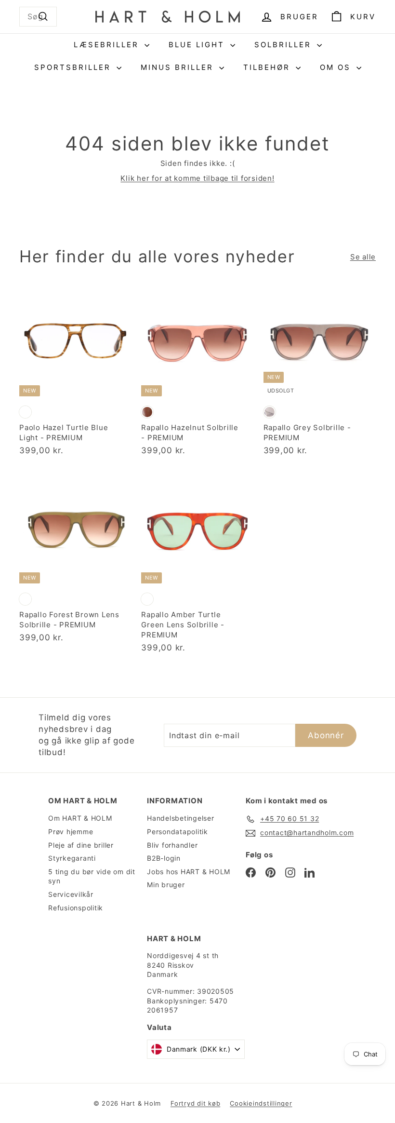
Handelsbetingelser (180, 818)
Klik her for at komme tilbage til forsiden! (197, 178)
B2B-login (164, 858)
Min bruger (166, 884)
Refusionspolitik (75, 908)
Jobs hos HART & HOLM (188, 871)
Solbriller (284, 44)
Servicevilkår (70, 894)
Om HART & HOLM (80, 818)
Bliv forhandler (172, 845)
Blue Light (198, 44)
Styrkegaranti (72, 858)
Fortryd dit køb (195, 1103)
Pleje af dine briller (81, 845)
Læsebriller (108, 44)
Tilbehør (268, 67)
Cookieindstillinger (261, 1103)
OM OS (337, 67)
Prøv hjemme (70, 831)
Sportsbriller (74, 67)
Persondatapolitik (177, 831)
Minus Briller (179, 67)
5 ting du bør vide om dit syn (91, 876)
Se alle (363, 256)
